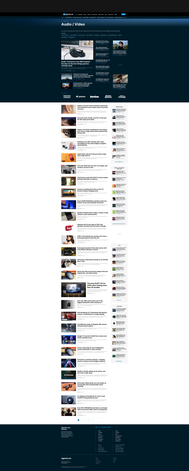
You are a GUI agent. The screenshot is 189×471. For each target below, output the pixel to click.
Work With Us (97, 459)
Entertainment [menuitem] (94, 14)
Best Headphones (72, 37)
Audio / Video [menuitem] (101, 14)
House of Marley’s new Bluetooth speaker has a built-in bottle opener (121, 335)
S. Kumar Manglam (69, 70)
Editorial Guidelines (101, 449)
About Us (99, 444)
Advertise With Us (101, 448)
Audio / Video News (65, 35)
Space (116, 434)
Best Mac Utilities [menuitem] (86, 17)
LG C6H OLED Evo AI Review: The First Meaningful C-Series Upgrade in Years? (120, 269)
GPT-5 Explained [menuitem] (126, 17)
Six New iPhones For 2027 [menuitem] (77, 17)
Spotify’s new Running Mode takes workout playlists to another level (121, 191)
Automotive (100, 440)
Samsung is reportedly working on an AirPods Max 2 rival (92, 260)
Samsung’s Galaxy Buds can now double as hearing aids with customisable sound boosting (91, 384)
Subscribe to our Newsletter (119, 444)
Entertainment (118, 213)
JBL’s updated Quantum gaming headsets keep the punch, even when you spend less (103, 49)
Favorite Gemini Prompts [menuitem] (118, 17)
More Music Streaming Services (119, 223)
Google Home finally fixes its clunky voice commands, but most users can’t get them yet (121, 179)
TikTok (104, 427)
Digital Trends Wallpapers (119, 448)
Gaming (99, 434)
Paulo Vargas (80, 87)
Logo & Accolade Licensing (102, 451)
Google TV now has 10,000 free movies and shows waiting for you (92, 337)
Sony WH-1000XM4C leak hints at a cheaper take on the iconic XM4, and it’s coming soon (92, 408)
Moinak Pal (79, 78)
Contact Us (100, 446)
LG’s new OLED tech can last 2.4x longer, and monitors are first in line (92, 166)
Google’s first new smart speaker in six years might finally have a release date (121, 316)
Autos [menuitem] (106, 14)
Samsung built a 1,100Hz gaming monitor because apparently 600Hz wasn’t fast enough (82, 84)
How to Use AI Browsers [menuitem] (101, 17)
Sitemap (114, 461)
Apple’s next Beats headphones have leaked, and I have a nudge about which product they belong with (92, 131)
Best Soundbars (64, 37)
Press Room (114, 459)
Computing (118, 174)
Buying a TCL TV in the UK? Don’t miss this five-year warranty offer (121, 261)
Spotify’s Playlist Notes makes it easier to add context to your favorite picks (92, 213)
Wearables (117, 145)
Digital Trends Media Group (67, 467)
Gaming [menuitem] (88, 14)
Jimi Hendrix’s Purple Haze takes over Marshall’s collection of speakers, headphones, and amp (102, 55)
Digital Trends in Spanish (119, 449)
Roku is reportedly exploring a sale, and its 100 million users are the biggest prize (121, 282)
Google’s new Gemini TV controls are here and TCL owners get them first (121, 294)
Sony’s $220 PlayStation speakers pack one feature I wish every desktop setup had (92, 202)
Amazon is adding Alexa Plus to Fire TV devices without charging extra (90, 190)
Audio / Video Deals (90, 35)
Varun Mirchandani (80, 415)
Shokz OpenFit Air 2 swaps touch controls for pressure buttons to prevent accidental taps (120, 52)
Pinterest (106, 427)
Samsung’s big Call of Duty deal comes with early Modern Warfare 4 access (92, 248)
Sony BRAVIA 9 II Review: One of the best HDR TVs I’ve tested (103, 61)
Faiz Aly (101, 62)
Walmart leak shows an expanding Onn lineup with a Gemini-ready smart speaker (120, 323)
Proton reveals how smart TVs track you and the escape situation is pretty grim (121, 249)
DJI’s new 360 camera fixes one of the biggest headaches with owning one (90, 301)
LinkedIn (108, 427)
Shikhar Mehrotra (103, 81)
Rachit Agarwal (79, 160)
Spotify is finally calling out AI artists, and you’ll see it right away (91, 372)
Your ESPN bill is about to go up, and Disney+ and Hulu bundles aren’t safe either (102, 80)
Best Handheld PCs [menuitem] (93, 17)
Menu (62, 14)
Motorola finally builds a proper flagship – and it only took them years (120, 329)
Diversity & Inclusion (98, 461)
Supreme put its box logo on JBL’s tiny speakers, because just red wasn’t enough (91, 225)
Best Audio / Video (82, 35)
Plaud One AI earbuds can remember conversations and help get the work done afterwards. (83, 75)
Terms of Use (97, 463)
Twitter (100, 427)
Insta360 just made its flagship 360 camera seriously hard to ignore (92, 325)
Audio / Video (63, 70)
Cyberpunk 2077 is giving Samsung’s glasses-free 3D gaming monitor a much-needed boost (102, 43)
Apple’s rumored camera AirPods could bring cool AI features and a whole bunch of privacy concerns (92, 107)
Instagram (98, 427)
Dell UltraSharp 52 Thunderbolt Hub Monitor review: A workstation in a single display (92, 313)
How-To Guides (118, 439)
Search (127, 14)
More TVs (119, 300)
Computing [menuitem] (80, 14)
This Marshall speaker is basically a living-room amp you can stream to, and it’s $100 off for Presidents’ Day (121, 356)
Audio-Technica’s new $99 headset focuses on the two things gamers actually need (75, 64)
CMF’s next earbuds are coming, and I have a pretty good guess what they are (92, 237)
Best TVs (120, 35)
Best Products (117, 437)
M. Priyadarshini (120, 54)
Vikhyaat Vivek (102, 56)
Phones (117, 220)
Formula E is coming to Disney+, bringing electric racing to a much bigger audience (91, 360)
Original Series (117, 440)
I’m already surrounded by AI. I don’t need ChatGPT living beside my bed (91, 397)
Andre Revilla (102, 75)
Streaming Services (103, 35)
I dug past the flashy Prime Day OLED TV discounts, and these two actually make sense (121, 275)
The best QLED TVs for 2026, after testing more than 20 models (97, 285)
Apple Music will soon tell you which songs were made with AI (91, 155)
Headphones (97, 35)
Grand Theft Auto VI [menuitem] (69, 17)
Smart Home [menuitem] (110, 14)
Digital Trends (66, 15)
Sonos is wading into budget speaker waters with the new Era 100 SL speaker (120, 343)
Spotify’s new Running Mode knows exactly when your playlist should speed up (121, 212)
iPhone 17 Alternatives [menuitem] (109, 17)
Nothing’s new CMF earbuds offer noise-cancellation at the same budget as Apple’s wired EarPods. (91, 143)
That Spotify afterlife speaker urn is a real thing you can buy (121, 348)
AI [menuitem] (76, 14)
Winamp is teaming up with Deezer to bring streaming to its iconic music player (120, 218)
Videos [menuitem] (115, 14)
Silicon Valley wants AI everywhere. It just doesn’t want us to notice (121, 172)
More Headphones (119, 161)
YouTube (102, 427)
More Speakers (119, 361)
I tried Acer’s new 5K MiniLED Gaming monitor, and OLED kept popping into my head (121, 288)
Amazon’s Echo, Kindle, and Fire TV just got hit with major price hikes (91, 118)
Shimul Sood (79, 307)
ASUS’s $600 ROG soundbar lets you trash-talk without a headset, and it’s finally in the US (103, 68)
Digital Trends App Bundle (119, 451)
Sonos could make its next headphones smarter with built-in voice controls (90, 348)
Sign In (123, 14)
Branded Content (118, 446)
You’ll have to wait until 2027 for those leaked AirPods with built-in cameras (92, 178)
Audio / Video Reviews (73, 35)
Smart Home (118, 180)
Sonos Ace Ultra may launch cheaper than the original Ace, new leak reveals (92, 272)
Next (93, 420)
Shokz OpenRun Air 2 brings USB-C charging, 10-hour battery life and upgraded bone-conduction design (119, 86)
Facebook (96, 427)
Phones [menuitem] (84, 14)
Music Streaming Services (112, 35)
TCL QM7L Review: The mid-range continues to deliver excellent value (102, 74)
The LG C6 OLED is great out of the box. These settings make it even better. (121, 256)
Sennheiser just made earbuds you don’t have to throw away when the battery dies (121, 143)
